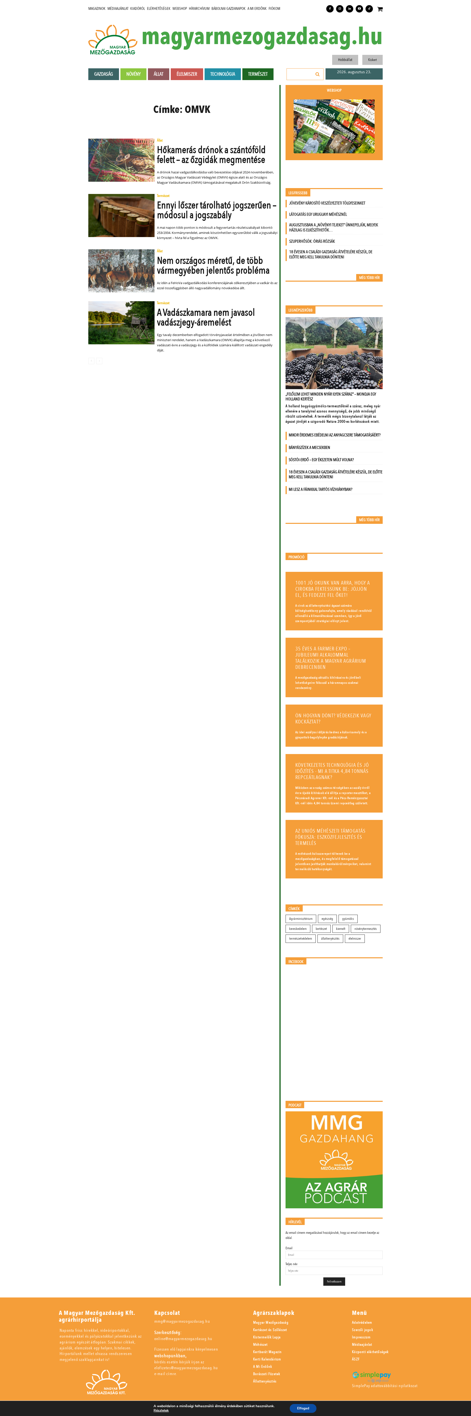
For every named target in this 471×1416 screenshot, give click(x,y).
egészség (327, 918)
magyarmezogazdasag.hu (262, 36)
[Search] (318, 74)
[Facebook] (330, 8)
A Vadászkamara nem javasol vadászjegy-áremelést (206, 317)
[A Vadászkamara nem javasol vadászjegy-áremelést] (121, 322)
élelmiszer (355, 938)
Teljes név (291, 1264)
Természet (163, 196)
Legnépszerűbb (300, 310)
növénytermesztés (365, 928)
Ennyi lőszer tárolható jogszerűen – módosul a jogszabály (216, 210)
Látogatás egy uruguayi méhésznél (318, 214)
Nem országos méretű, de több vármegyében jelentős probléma (213, 265)
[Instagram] (339, 8)
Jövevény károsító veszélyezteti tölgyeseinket (327, 203)
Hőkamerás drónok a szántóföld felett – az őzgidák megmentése (211, 155)
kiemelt (340, 928)
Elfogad (303, 1408)
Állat (160, 141)
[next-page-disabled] (99, 361)
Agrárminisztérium (301, 918)
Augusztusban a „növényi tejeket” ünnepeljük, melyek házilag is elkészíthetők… (333, 227)
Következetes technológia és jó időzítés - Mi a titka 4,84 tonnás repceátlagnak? (332, 771)
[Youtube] (359, 8)
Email (289, 1248)
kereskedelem (298, 928)
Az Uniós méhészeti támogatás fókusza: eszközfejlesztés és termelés (330, 837)
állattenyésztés (330, 938)
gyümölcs (348, 918)
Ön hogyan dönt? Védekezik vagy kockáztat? (333, 718)
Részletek (161, 1410)
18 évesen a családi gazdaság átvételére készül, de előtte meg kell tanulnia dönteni (330, 254)
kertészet (321, 928)
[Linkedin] (349, 8)
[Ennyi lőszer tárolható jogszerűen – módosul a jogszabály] (121, 215)
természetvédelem (300, 938)
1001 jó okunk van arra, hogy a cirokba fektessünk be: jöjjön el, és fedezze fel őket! (332, 589)
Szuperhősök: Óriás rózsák (312, 241)
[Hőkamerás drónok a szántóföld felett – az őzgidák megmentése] (121, 160)
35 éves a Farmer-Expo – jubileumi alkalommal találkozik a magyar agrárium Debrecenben (330, 658)
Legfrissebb (297, 193)
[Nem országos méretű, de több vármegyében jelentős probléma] (121, 270)
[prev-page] (91, 361)
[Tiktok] (369, 8)
